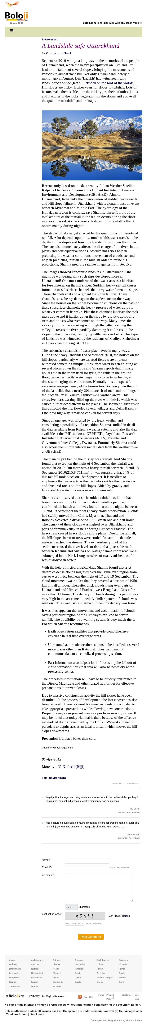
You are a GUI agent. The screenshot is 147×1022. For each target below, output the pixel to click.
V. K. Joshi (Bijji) (58, 53)
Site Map (137, 997)
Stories (100, 982)
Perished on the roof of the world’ (108, 83)
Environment (49, 39)
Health (56, 969)
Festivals (34, 969)
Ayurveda (79, 960)
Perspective (14, 978)
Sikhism (12, 982)
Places (56, 978)
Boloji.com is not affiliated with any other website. (112, 22)
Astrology (57, 960)
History (100, 969)
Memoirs (57, 973)
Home (101, 995)
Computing (80, 965)
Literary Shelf (37, 973)
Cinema (56, 965)
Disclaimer (127, 995)
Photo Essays (36, 978)
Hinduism (79, 969)
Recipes (122, 978)
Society (34, 982)
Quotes (78, 978)
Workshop (57, 987)
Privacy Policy (110, 997)
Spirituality (58, 982)
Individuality (14, 973)
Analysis (12, 960)
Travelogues (14, 987)
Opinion (78, 973)
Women (34, 987)
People (122, 973)
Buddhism (123, 960)
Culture (100, 965)
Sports (78, 982)
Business (13, 965)
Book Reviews (103, 960)
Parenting (101, 973)
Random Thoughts (105, 978)
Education (123, 965)
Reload (126, 915)
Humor (122, 969)
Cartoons (35, 965)
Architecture (37, 960)
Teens (121, 982)
